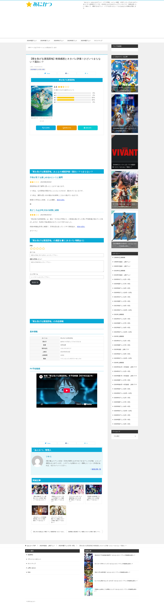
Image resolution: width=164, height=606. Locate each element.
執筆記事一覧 (96, 469)
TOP (31, 545)
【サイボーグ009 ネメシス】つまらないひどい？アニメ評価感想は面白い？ (113, 563)
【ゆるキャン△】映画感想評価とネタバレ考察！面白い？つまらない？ (39, 519)
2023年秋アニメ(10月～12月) (123, 358)
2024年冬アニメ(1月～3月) (122, 371)
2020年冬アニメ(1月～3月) (122, 279)
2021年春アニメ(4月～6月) (122, 305)
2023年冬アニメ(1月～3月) (122, 340)
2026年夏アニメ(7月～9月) (122, 419)
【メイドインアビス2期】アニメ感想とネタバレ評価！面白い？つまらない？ (57, 520)
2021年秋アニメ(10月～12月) (123, 310)
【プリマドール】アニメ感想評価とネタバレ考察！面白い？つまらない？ (75, 499)
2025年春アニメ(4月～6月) (122, 406)
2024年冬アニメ (59, 40)
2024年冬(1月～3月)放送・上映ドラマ (125, 367)
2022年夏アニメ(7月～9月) (38, 69)
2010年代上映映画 (119, 270)
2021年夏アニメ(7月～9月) (122, 301)
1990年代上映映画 (119, 257)
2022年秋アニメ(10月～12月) (123, 332)
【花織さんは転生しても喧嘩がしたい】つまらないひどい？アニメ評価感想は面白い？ (115, 590)
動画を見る (67, 128)
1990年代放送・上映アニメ (122, 262)
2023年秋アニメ (72, 40)
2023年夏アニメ (86, 40)
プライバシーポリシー (34, 559)
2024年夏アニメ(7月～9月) (122, 380)
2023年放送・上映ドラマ (121, 349)
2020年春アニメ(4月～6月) (122, 288)
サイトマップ (98, 40)
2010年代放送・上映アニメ (122, 275)
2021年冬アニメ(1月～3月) (122, 297)
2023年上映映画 (119, 336)
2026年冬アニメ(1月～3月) (122, 415)
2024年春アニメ (45, 40)
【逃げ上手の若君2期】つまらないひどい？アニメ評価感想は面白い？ (112, 572)
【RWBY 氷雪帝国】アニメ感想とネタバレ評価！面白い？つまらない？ (93, 498)
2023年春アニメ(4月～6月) (122, 354)
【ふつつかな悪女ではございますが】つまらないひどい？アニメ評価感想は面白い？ (116, 580)
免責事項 (30, 554)
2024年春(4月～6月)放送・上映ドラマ (125, 384)
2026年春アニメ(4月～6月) (122, 424)
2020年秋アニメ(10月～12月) (123, 292)
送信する (35, 282)
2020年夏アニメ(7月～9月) (122, 283)
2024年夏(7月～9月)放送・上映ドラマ (125, 376)
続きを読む (61, 200)
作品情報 (47, 128)
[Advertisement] (82, 24)
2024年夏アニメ (32, 40)
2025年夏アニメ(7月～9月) (122, 402)
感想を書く (88, 128)
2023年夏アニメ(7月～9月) (122, 345)
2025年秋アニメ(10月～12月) (123, 410)
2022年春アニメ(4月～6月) (122, 327)
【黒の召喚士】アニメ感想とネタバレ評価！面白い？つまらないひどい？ (39, 498)
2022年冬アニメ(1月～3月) (122, 319)
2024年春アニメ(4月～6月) (122, 389)
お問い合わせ (32, 568)
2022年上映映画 (119, 314)
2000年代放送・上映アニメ (122, 266)
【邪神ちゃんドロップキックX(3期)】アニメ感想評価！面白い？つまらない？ (57, 499)
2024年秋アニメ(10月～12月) (123, 393)
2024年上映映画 (119, 362)
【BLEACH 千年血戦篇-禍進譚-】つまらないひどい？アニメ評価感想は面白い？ (114, 555)
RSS (29, 572)
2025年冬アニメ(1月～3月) (122, 397)
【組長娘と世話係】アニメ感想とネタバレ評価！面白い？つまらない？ (85, 531)
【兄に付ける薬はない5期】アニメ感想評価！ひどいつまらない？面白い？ (50, 531)
